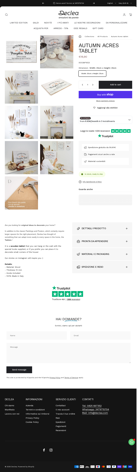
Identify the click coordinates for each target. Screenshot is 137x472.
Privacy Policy (55, 373)
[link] (92, 401)
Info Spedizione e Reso (90, 182)
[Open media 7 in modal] (21, 154)
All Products (101, 36)
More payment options (103, 101)
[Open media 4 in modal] (55, 85)
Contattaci (61, 401)
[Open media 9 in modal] (21, 188)
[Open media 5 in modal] (21, 120)
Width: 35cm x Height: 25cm (90, 73)
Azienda (29, 401)
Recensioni (61, 426)
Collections (87, 36)
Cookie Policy (32, 418)
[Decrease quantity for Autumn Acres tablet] (80, 85)
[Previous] (43, 3)
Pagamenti (61, 422)
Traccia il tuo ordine (65, 409)
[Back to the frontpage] (78, 36)
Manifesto (10, 405)
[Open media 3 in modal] (21, 85)
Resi (58, 414)
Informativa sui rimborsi (37, 409)
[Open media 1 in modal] (21, 51)
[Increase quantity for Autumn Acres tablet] (91, 85)
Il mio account (62, 405)
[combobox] (112, 3)
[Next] (94, 3)
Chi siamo (9, 401)
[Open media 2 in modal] (55, 51)
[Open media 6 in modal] (55, 120)
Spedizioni (60, 418)
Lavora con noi (12, 409)
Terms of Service (71, 373)
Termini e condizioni (35, 405)
